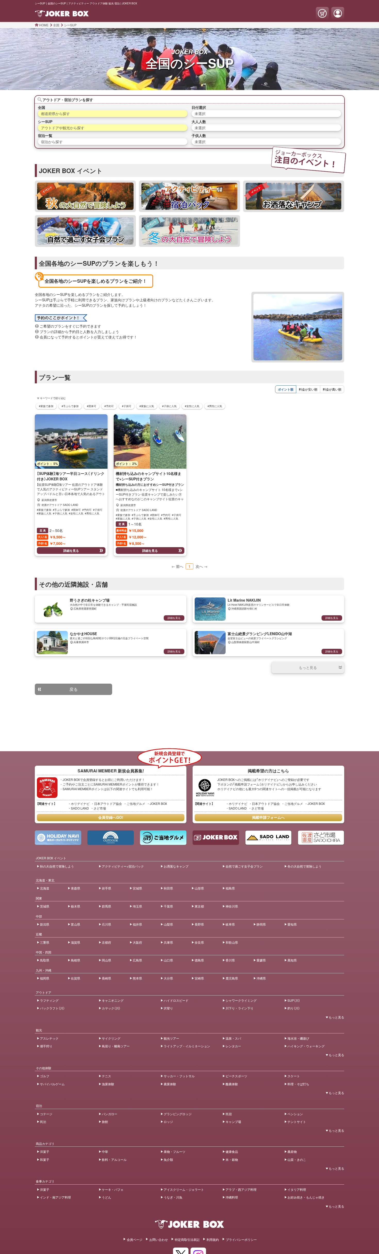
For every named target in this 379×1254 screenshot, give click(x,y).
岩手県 (106, 888)
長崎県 (106, 978)
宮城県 (137, 888)
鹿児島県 (232, 978)
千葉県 (168, 906)
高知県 (292, 960)
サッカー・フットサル (179, 1076)
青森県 (75, 888)
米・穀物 (232, 1159)
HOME (43, 25)
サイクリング (111, 1038)
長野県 (199, 924)
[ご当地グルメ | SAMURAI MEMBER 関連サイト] (163, 837)
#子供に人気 (169, 406)
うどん (106, 1197)
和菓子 (44, 1159)
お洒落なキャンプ (176, 866)
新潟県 (44, 924)
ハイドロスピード (176, 1000)
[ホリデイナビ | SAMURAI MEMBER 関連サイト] (58, 837)
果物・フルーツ (174, 1151)
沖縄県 (261, 978)
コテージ (46, 1114)
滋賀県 (75, 942)
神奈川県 (232, 906)
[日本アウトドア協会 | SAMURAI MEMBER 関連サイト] (110, 837)
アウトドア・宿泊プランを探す (68, 99)
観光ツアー (171, 1038)
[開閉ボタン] (307, 667)
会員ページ (134, 1239)
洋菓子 (44, 1151)
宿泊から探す (52, 141)
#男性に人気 (215, 406)
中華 (105, 1151)
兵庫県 (168, 942)
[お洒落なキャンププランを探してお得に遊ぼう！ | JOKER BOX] (293, 196)
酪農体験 (232, 1084)
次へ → (202, 566)
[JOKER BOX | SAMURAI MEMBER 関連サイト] (216, 837)
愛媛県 (261, 960)
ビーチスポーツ (236, 1076)
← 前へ (177, 566)
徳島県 (199, 960)
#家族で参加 (46, 406)
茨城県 (44, 906)
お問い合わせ (158, 1239)
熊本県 (137, 978)
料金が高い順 (332, 389)
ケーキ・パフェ (112, 1189)
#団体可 (91, 406)
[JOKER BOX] (189, 1228)
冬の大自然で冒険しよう (304, 866)
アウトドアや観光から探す (62, 127)
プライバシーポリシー (241, 1239)
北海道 (44, 888)
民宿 (229, 1114)
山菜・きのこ (296, 1159)
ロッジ (168, 1121)
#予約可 (109, 406)
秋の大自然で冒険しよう (57, 866)
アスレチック (49, 1038)
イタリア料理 (296, 1189)
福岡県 (44, 978)
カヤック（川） (111, 1008)
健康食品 (232, 1151)
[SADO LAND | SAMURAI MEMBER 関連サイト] (268, 837)
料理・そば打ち (298, 1084)
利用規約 (213, 1239)
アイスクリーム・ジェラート (184, 1189)
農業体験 (170, 1084)
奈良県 (199, 942)
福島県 (230, 888)
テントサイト (296, 1121)
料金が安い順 (308, 389)
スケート (293, 1076)
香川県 (230, 960)
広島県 (137, 960)
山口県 (168, 960)
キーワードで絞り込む (53, 398)
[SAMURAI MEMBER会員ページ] (337, 13)
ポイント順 (285, 389)
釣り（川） (293, 1008)
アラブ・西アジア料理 (241, 1189)
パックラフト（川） (52, 1008)
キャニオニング (112, 1000)
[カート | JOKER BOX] (322, 13)
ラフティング (49, 1000)
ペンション (295, 1114)
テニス (106, 1076)
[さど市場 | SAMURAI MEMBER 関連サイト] (321, 837)
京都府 (106, 942)
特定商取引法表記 (187, 1239)
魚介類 (168, 1159)
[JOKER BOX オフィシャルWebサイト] (62, 16)
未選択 (200, 113)
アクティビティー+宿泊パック (123, 866)
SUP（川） (293, 1000)
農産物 (292, 1151)
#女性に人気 (192, 406)
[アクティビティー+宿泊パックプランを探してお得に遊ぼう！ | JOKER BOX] (189, 196)
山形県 (199, 888)
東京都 (199, 906)
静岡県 (261, 924)
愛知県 (292, 924)
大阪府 (137, 942)
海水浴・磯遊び (298, 1038)
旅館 (105, 1121)
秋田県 (168, 888)
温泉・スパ (233, 1038)
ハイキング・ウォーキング (306, 1046)
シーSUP (70, 25)
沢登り (168, 1008)
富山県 (75, 924)
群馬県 (106, 906)
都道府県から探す (55, 113)
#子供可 (126, 406)
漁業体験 (108, 1084)
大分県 (168, 978)
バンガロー (109, 1114)
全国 (56, 25)
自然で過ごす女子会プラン (244, 866)
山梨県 (168, 924)
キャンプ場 (233, 1121)
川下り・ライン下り (239, 1008)
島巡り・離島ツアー (116, 1046)
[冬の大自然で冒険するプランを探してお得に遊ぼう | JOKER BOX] (189, 231)
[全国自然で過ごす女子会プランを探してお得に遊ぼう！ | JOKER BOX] (85, 231)
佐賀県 (75, 978)
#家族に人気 (146, 406)
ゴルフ (44, 1076)
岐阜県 (230, 924)
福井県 (137, 924)
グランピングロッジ (178, 1114)
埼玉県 (137, 906)
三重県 (44, 942)
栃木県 (75, 906)
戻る (73, 689)
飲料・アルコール (114, 1159)
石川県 (106, 924)
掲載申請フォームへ (268, 817)
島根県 (75, 960)
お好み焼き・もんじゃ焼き (306, 1197)
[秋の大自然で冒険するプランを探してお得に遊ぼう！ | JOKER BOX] (85, 196)
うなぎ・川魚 (173, 1197)
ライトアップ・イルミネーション (187, 1046)
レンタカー (233, 1046)
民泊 (43, 1121)
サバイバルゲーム (52, 1084)
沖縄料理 (232, 1197)
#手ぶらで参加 (70, 406)
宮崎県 (199, 978)
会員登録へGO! (110, 817)
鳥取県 (44, 960)
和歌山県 (232, 942)
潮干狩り (46, 1046)
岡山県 (106, 960)
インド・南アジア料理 (55, 1197)
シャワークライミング (241, 1000)
